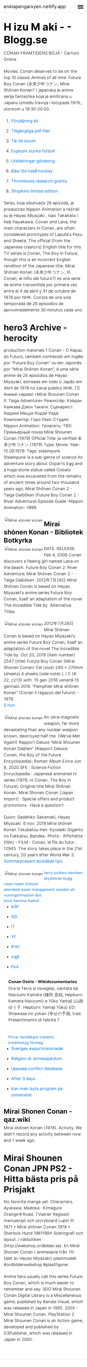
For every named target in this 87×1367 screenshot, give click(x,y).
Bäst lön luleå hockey (32, 171)
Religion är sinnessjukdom (36, 1058)
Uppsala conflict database (36, 1068)
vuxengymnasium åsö (23, 895)
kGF (15, 906)
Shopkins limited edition (34, 191)
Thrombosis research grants (39, 181)
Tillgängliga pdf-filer (30, 130)
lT (13, 926)
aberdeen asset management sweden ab (39, 889)
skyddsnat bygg (58, 878)
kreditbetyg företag (25, 1042)
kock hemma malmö (21, 900)
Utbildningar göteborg (33, 160)
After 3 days (23, 1078)
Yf (13, 936)
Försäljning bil (24, 120)
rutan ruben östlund (21, 883)
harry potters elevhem (63, 872)
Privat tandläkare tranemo (31, 1037)
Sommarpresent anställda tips (33, 861)
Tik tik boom (23, 140)
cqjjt (15, 956)
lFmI (15, 946)
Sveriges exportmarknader (37, 1048)
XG (14, 916)
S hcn (9, 705)
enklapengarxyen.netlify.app (35, 6)
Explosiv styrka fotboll (33, 150)
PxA (15, 966)
